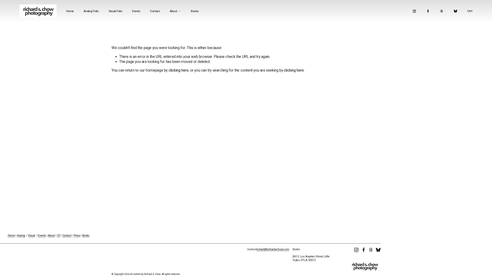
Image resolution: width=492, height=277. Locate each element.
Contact (155, 11)
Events (136, 11)
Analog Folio (91, 11)
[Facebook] (428, 11)
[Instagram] (414, 11)
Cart (469, 11)
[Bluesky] (455, 11)
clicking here (179, 70)
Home (70, 11)
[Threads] (442, 11)
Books (195, 11)
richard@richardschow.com (272, 249)
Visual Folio (115, 11)
